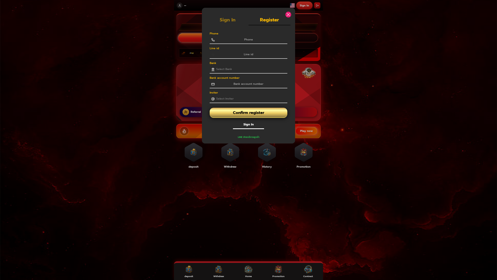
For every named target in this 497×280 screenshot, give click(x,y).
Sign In (248, 124)
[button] (248, 137)
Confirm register (248, 113)
